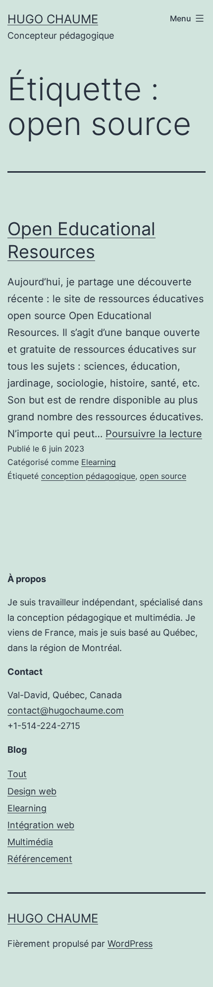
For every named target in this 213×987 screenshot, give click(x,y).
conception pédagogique (88, 476)
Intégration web (40, 825)
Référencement (39, 859)
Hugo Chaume (52, 19)
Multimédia (30, 842)
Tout (17, 774)
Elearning (98, 462)
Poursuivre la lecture (154, 434)
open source (163, 476)
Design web (31, 791)
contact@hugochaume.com (65, 710)
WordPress (130, 943)
